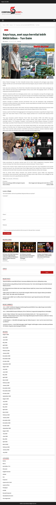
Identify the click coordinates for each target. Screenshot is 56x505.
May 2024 (5, 406)
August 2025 (6, 366)
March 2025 (5, 380)
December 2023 (6, 420)
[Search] (54, 20)
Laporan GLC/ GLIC (7, 482)
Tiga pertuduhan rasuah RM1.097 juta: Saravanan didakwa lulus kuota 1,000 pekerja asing (25, 281)
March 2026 (5, 348)
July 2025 (5, 369)
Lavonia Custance (7, 324)
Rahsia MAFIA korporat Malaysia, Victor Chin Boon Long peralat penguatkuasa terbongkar (29, 311)
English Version (6, 471)
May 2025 (5, 374)
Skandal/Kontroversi (8, 495)
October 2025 (6, 361)
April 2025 (5, 377)
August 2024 (6, 398)
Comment (5, 195)
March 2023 (5, 444)
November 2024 (6, 390)
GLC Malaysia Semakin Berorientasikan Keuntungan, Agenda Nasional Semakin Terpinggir (28, 247)
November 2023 (6, 423)
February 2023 (6, 447)
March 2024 (5, 412)
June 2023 (5, 436)
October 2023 (6, 425)
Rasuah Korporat (7, 493)
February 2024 (6, 415)
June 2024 (5, 404)
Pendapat (5, 487)
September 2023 (7, 428)
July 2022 (5, 452)
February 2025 (6, 382)
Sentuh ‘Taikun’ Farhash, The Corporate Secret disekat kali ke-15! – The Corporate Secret (25, 314)
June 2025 (5, 372)
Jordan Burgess (7, 320)
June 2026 (5, 339)
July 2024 (5, 401)
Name (4, 214)
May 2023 (5, 439)
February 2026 (6, 350)
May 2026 (5, 342)
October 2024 (6, 393)
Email (4, 219)
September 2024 (7, 396)
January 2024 (6, 417)
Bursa (4, 463)
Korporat (11, 249)
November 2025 (6, 358)
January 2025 (6, 385)
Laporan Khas (6, 485)
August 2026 (6, 334)
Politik (4, 490)
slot (4, 307)
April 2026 (5, 345)
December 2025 (6, 356)
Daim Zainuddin (9, 178)
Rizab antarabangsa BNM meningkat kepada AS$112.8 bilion (14, 183)
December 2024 (6, 388)
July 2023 (5, 433)
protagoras (6, 41)
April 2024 (5, 409)
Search (5, 268)
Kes (4, 477)
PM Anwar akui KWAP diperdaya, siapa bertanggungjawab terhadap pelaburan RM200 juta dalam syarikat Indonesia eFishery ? (11, 247)
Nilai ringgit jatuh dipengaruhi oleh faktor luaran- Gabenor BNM (41, 183)
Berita (4, 461)
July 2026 (5, 337)
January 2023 (6, 449)
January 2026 (6, 353)
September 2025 (7, 364)
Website (5, 225)
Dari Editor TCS (6, 466)
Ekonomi (7, 249)
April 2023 (5, 441)
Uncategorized (6, 498)
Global (4, 474)
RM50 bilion (15, 178)
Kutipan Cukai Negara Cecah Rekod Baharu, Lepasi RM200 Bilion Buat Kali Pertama (45, 247)
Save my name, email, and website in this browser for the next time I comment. (22, 230)
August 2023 (6, 431)
